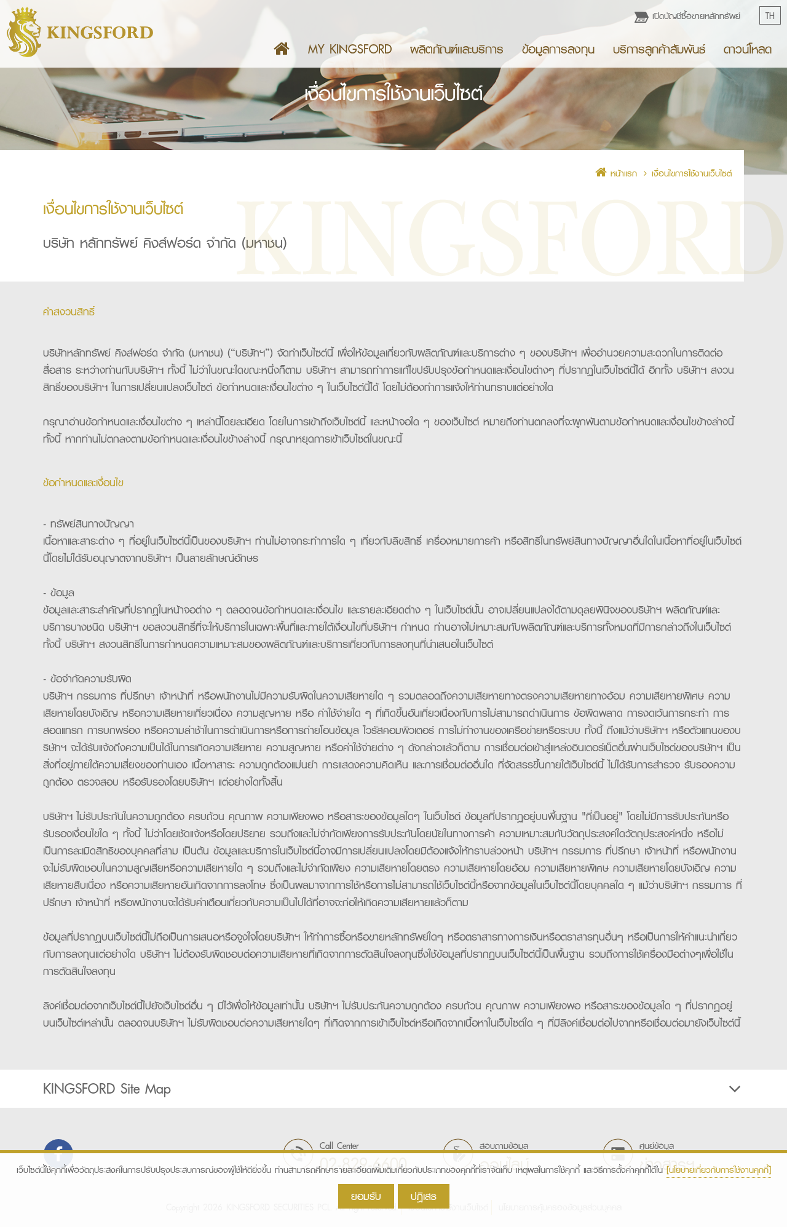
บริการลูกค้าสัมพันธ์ (659, 49)
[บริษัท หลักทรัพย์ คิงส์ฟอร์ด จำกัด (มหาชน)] (80, 32)
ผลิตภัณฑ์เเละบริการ (457, 49)
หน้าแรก (622, 173)
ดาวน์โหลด (748, 49)
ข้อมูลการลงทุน (558, 49)
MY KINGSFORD (350, 49)
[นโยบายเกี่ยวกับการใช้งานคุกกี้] (718, 1169)
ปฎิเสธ (424, 1196)
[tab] (393, 1089)
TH (770, 16)
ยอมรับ (366, 1196)
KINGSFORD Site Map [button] (107, 1089)
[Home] (281, 49)
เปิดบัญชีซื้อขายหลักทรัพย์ (694, 16)
